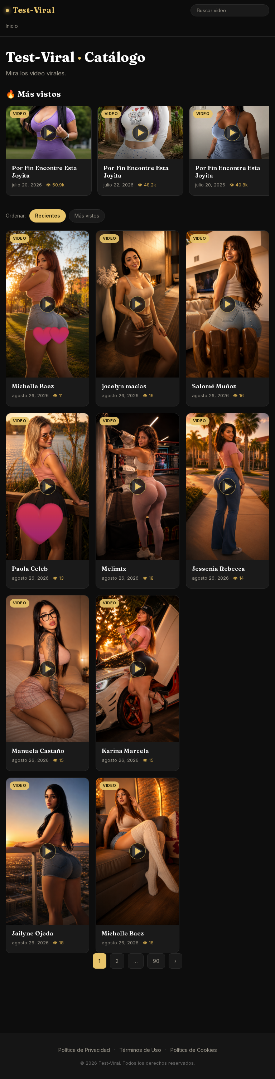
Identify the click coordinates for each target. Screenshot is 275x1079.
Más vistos (86, 216)
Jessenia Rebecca (218, 568)
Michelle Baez (33, 386)
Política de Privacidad (84, 1050)
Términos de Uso (140, 1050)
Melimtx (114, 568)
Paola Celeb (30, 568)
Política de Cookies (193, 1050)
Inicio (12, 26)
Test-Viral (33, 10)
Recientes (47, 216)
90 (156, 961)
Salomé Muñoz (214, 386)
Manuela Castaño (38, 750)
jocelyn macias (124, 386)
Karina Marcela (125, 750)
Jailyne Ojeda (32, 933)
